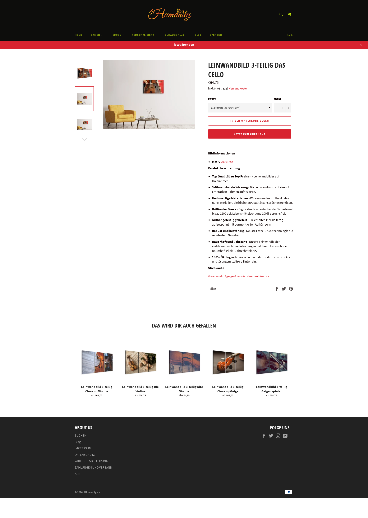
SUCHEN (80, 435)
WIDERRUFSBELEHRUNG (91, 461)
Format (212, 98)
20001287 (227, 162)
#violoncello (216, 276)
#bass (238, 276)
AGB (77, 474)
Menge (278, 98)
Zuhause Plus (175, 35)
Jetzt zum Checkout (250, 134)
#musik (264, 276)
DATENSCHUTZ (85, 454)
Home (78, 35)
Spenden (216, 35)
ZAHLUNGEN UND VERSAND (93, 467)
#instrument (250, 276)
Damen (96, 35)
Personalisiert (143, 35)
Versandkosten (238, 88)
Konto (290, 35)
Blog (198, 35)
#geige (229, 276)
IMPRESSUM (83, 448)
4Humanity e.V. (92, 492)
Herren (116, 35)
